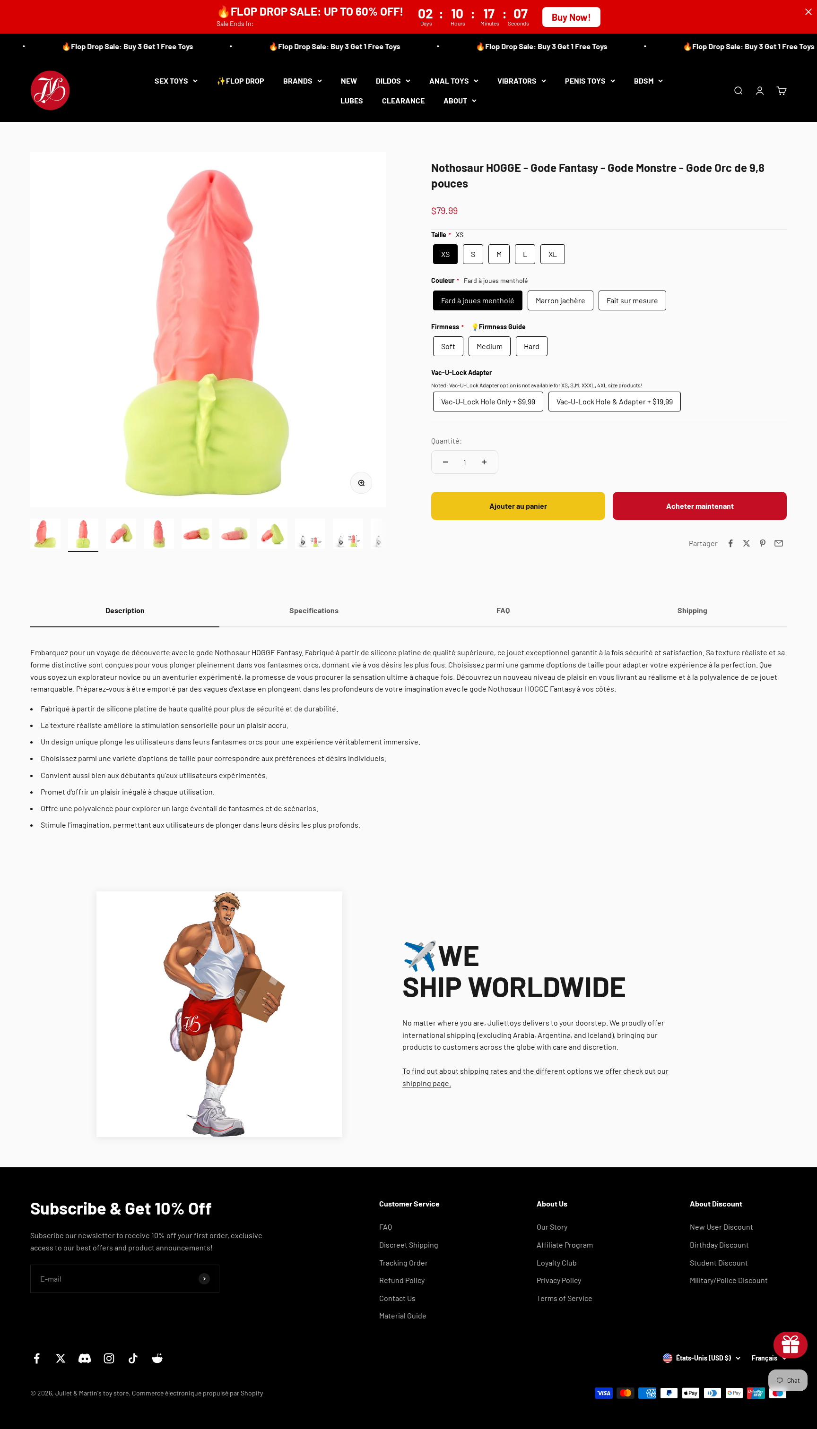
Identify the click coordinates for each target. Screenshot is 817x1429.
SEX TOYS (171, 80)
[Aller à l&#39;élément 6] (234, 535)
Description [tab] (125, 610)
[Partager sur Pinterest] (763, 543)
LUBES (351, 99)
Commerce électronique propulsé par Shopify (197, 1393)
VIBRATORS (517, 80)
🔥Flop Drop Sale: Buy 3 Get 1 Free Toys (106, 46)
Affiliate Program (565, 1244)
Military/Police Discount (729, 1279)
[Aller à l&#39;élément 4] (159, 535)
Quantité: (446, 440)
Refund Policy (402, 1279)
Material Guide (402, 1315)
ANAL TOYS (449, 80)
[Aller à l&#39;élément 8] (310, 535)
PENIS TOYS (585, 80)
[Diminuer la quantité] (445, 462)
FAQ (385, 1226)
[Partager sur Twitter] (747, 543)
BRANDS (298, 80)
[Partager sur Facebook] (730, 543)
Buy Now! (571, 17)
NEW (349, 80)
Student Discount (719, 1262)
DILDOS (388, 80)
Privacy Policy (559, 1279)
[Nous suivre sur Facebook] (36, 1358)
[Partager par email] (779, 543)
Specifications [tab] (314, 610)
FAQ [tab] (503, 610)
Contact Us (397, 1297)
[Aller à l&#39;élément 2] (83, 535)
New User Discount (721, 1226)
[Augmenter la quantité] (484, 462)
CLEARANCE (403, 99)
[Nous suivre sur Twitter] (60, 1358)
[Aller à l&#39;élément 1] (45, 535)
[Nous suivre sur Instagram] (109, 1358)
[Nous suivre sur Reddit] (157, 1358)
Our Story (552, 1226)
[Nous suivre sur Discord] (84, 1358)
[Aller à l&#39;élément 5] (197, 535)
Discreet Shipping (408, 1244)
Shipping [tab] (692, 610)
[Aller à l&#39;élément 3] (121, 535)
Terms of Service (564, 1297)
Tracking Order (403, 1262)
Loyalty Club (557, 1262)
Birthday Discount (719, 1244)
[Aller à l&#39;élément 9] (348, 535)
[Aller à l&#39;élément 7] (272, 535)
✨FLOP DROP (240, 80)
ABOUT (455, 99)
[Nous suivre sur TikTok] (133, 1358)
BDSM (643, 80)
